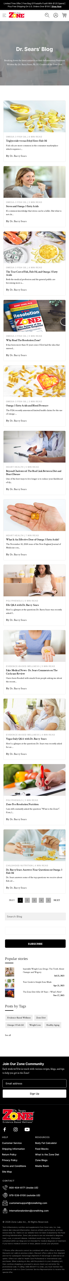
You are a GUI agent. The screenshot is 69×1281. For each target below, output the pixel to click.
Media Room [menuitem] (42, 1166)
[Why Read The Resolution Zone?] (34, 316)
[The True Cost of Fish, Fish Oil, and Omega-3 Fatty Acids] (34, 247)
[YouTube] (27, 1129)
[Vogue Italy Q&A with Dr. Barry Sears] (34, 714)
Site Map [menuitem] (7, 1171)
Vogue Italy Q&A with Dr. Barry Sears (26, 738)
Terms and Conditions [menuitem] (14, 1166)
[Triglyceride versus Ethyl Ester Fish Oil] (34, 116)
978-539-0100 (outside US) (24, 1195)
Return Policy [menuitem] (9, 1154)
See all (8, 1035)
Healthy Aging (52, 1025)
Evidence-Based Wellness (23, 666)
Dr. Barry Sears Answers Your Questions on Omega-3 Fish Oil (34, 871)
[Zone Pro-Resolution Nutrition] (34, 780)
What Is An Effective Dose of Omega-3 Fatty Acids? (32, 539)
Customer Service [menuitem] (12, 1143)
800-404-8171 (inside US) (23, 1187)
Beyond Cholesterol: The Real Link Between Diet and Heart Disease (33, 473)
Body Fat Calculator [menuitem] (46, 1143)
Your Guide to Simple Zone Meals (37, 982)
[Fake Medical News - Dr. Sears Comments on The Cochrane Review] (34, 646)
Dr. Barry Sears (18, 156)
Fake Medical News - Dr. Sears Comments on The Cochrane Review (31, 672)
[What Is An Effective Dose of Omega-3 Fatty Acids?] (34, 515)
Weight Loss (35, 1025)
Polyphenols (14, 601)
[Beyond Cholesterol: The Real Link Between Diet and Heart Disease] (34, 447)
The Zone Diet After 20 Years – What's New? (42, 992)
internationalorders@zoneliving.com (29, 1210)
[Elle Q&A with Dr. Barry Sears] (34, 580)
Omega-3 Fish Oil (16, 137)
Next (57, 900)
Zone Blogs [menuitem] (41, 1160)
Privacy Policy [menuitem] (9, 1160)
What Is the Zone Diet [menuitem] (47, 1154)
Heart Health (15, 467)
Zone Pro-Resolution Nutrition (22, 804)
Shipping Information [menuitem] (13, 1148)
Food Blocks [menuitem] (42, 1148)
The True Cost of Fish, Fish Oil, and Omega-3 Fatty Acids (32, 273)
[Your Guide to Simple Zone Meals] (12, 983)
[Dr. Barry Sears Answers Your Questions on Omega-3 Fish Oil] (34, 845)
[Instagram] (16, 1130)
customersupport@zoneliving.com (28, 1203)
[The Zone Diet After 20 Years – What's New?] (12, 993)
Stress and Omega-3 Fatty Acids (22, 206)
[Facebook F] (5, 1130)
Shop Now (56, 6)
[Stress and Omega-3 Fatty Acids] (34, 182)
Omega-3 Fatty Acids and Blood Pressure (27, 405)
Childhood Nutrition (19, 865)
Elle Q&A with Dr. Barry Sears (22, 605)
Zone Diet (41, 1017)
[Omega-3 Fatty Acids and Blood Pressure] (34, 381)
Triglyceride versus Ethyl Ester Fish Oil (26, 140)
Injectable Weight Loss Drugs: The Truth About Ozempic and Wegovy (43, 971)
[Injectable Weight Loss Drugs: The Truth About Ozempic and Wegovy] (12, 972)
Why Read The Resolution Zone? (23, 340)
